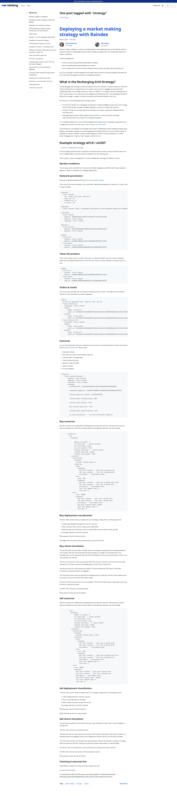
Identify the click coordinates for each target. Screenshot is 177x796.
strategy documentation (97, 124)
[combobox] (170, 5)
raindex (86, 784)
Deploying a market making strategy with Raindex (90, 31)
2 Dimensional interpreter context (40, 43)
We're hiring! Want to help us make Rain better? (88, 1)
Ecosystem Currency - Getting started (41, 47)
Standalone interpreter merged (39, 40)
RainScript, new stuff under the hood (40, 81)
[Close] (174, 1)
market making (69, 784)
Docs (23, 5)
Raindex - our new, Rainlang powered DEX (42, 37)
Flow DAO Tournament (36, 58)
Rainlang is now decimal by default (39, 25)
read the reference (70, 348)
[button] (162, 5)
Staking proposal (34, 84)
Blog (28, 5)
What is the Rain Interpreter (38, 55)
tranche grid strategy (96, 180)
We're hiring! (33, 34)
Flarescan (91, 261)
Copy (124, 192)
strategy (79, 784)
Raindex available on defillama (38, 17)
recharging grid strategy (75, 148)
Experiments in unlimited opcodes (39, 78)
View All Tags (64, 17)
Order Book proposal (35, 88)
